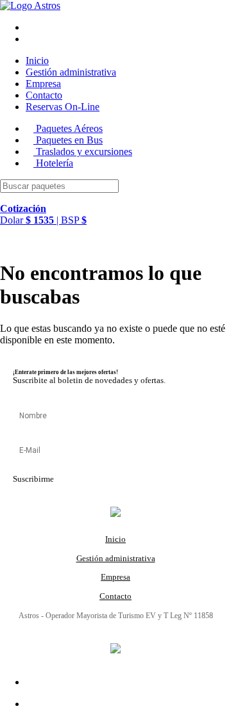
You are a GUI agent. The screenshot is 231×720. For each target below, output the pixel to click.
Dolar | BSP (43, 214)
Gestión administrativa (71, 72)
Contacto (44, 95)
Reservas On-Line (62, 106)
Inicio (37, 60)
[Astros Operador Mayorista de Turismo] (30, 5)
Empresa (43, 83)
